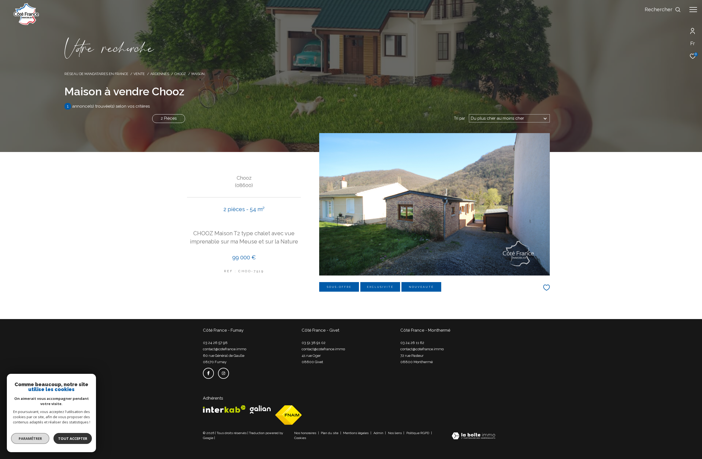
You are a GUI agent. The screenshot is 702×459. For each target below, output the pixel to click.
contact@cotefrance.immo (224, 349)
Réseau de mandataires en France (96, 74)
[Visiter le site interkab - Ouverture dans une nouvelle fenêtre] (224, 409)
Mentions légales (356, 433)
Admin (378, 433)
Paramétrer (30, 438)
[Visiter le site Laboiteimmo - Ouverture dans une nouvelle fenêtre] (473, 436)
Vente (139, 74)
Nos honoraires (305, 433)
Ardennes (159, 74)
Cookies (300, 438)
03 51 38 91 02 (313, 343)
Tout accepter (72, 438)
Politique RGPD (417, 433)
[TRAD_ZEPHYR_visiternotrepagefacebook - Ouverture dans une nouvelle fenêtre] (208, 373)
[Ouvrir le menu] (693, 9)
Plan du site (330, 433)
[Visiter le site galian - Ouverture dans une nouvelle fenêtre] (260, 409)
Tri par (459, 118)
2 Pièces (169, 118)
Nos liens (395, 433)
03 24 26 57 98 (215, 343)
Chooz (180, 74)
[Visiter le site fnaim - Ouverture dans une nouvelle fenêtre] (288, 415)
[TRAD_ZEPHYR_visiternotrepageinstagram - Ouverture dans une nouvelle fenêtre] (223, 373)
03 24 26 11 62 (412, 343)
